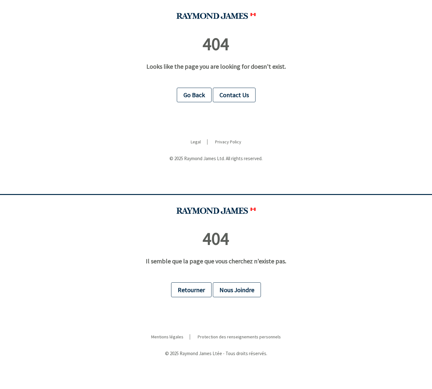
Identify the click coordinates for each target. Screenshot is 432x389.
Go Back (194, 95)
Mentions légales (167, 337)
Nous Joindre (236, 290)
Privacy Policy (228, 142)
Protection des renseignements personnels (239, 337)
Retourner (191, 290)
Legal (196, 142)
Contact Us (234, 95)
